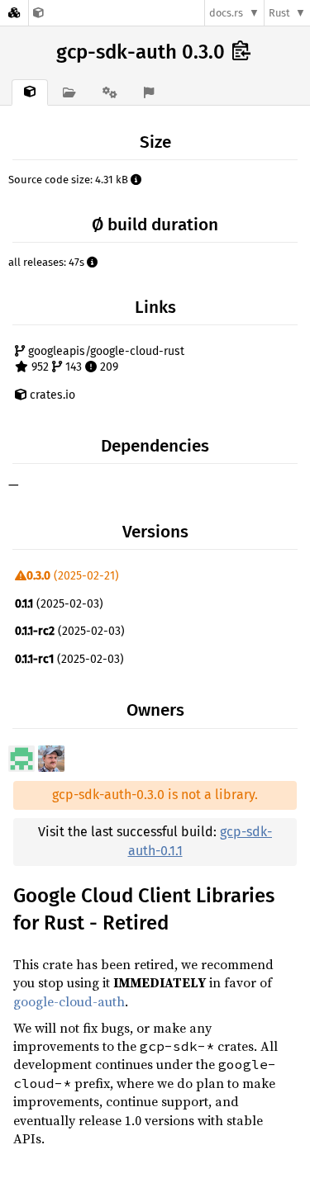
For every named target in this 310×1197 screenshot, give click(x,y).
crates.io (50, 395)
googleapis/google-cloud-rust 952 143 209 (104, 359)
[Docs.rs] (14, 13)
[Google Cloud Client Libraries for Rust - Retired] (38, 13)
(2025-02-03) (59, 604)
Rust (279, 13)
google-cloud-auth (69, 1001)
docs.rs (226, 13)
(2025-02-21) (72, 576)
